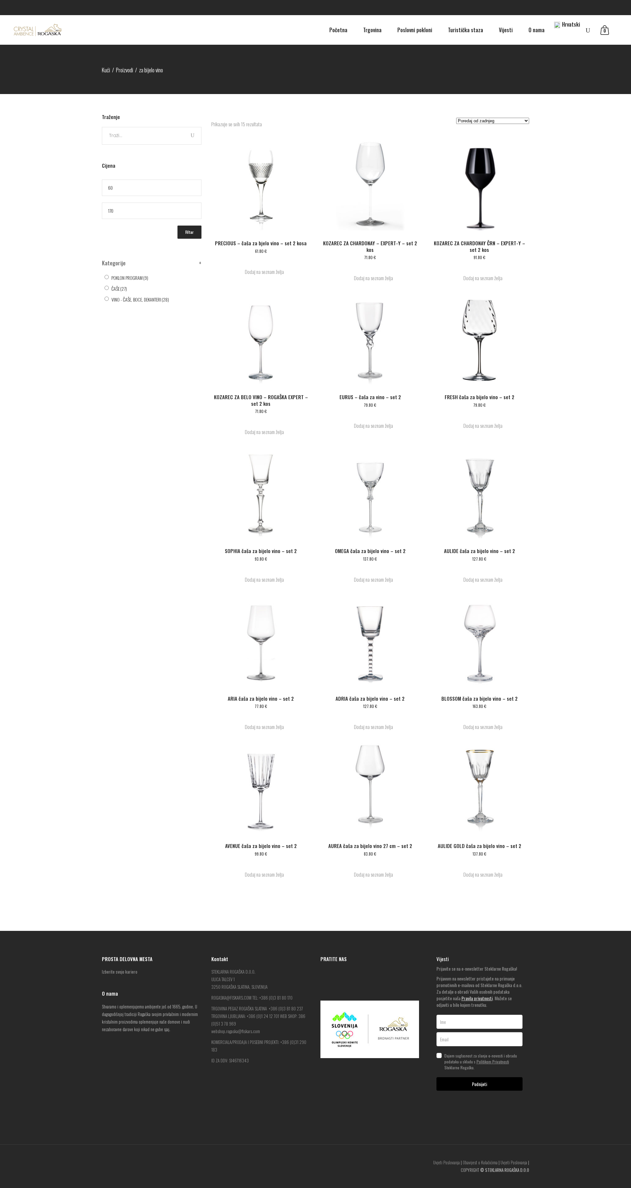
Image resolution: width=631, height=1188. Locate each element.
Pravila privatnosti (477, 998)
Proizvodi (124, 70)
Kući (106, 70)
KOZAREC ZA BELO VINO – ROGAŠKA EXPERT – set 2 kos (261, 400)
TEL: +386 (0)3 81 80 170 (272, 997)
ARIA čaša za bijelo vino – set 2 (261, 698)
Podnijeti (479, 1083)
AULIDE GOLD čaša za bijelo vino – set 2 (479, 845)
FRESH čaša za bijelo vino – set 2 (479, 396)
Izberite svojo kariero (119, 971)
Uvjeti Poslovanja (446, 1162)
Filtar (189, 232)
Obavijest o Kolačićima (480, 1162)
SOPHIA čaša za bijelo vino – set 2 (261, 550)
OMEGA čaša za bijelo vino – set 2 (370, 550)
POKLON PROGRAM (129, 277)
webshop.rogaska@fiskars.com (235, 1031)
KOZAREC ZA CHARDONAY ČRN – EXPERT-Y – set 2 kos (479, 246)
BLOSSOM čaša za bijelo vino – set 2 (479, 698)
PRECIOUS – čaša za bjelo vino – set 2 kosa (261, 243)
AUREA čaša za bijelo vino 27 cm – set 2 (370, 845)
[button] (261, 271)
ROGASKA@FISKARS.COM (231, 997)
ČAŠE (119, 288)
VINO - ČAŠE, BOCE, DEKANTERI (140, 299)
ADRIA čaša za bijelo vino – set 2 (370, 698)
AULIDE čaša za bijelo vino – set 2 (479, 550)
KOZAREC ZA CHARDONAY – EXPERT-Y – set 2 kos (370, 246)
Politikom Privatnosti (493, 1061)
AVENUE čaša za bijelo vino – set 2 (261, 845)
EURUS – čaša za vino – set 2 (370, 396)
